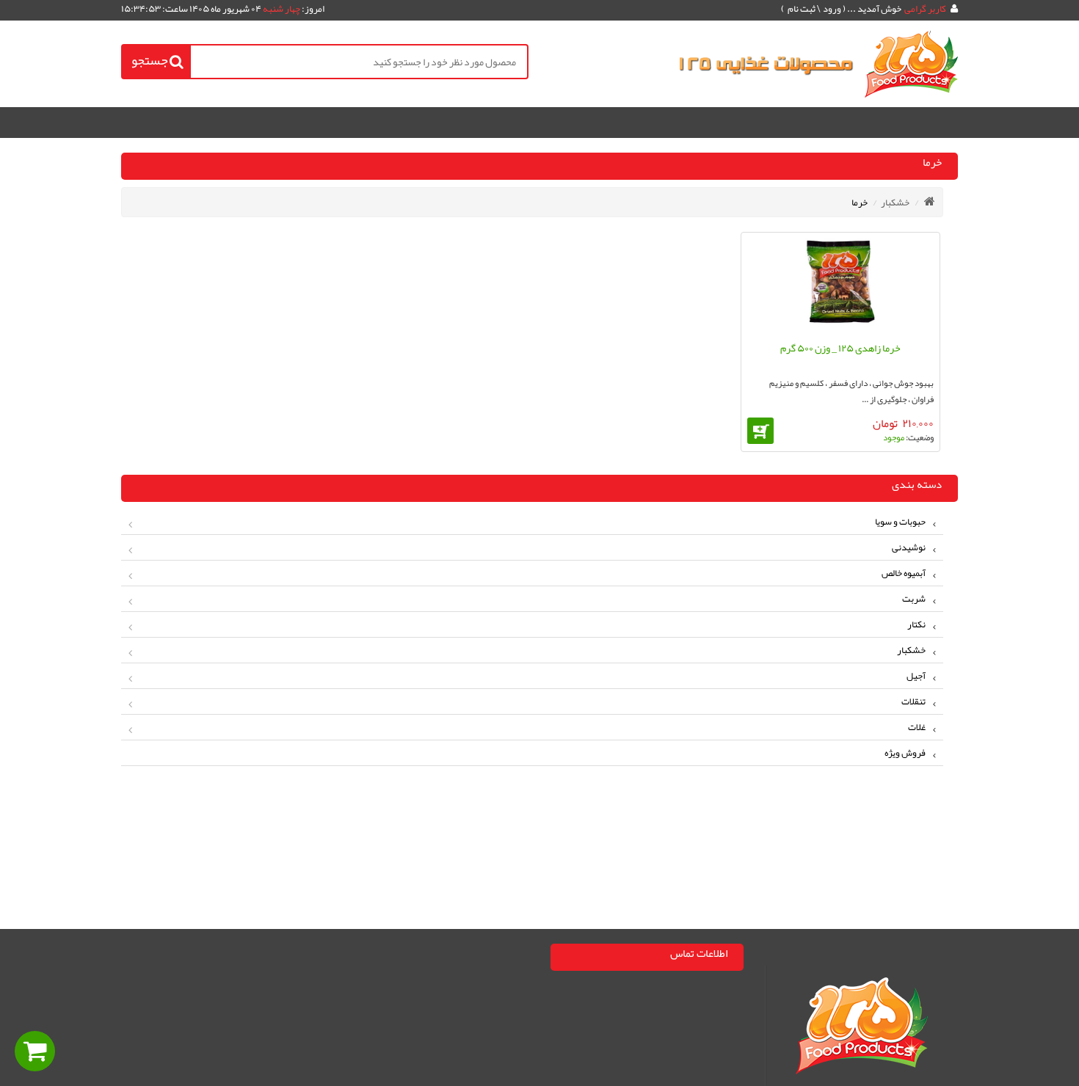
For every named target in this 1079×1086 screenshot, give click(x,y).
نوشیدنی (909, 547)
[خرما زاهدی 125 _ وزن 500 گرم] (840, 285)
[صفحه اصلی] (929, 201)
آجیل (916, 675)
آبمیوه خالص (904, 573)
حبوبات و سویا (900, 521)
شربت (914, 598)
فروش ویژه (905, 752)
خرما (859, 202)
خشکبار (895, 202)
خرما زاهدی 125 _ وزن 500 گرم (840, 348)
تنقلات (913, 701)
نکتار (916, 624)
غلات (917, 727)
